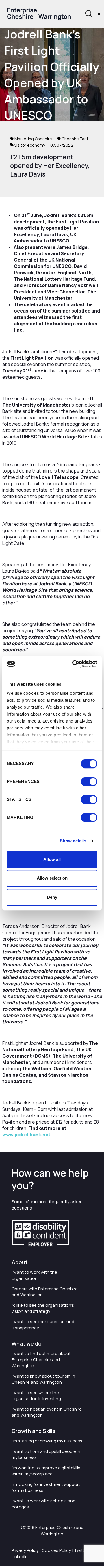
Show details (73, 840)
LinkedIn (20, 1557)
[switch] (89, 781)
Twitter (81, 1550)
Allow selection (52, 878)
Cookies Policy (56, 1550)
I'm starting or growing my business (47, 1441)
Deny (52, 897)
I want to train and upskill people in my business (46, 1454)
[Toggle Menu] (99, 14)
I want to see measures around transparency (43, 1325)
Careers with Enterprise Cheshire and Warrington (45, 1292)
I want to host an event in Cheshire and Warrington (47, 1412)
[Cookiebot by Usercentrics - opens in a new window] (73, 664)
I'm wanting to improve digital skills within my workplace (46, 1471)
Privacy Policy (25, 1550)
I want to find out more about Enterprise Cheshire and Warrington (41, 1359)
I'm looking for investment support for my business (46, 1487)
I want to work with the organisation (34, 1275)
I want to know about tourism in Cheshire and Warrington (43, 1379)
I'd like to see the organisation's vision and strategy (43, 1308)
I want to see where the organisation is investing (36, 1395)
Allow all (52, 859)
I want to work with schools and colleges (43, 1504)
